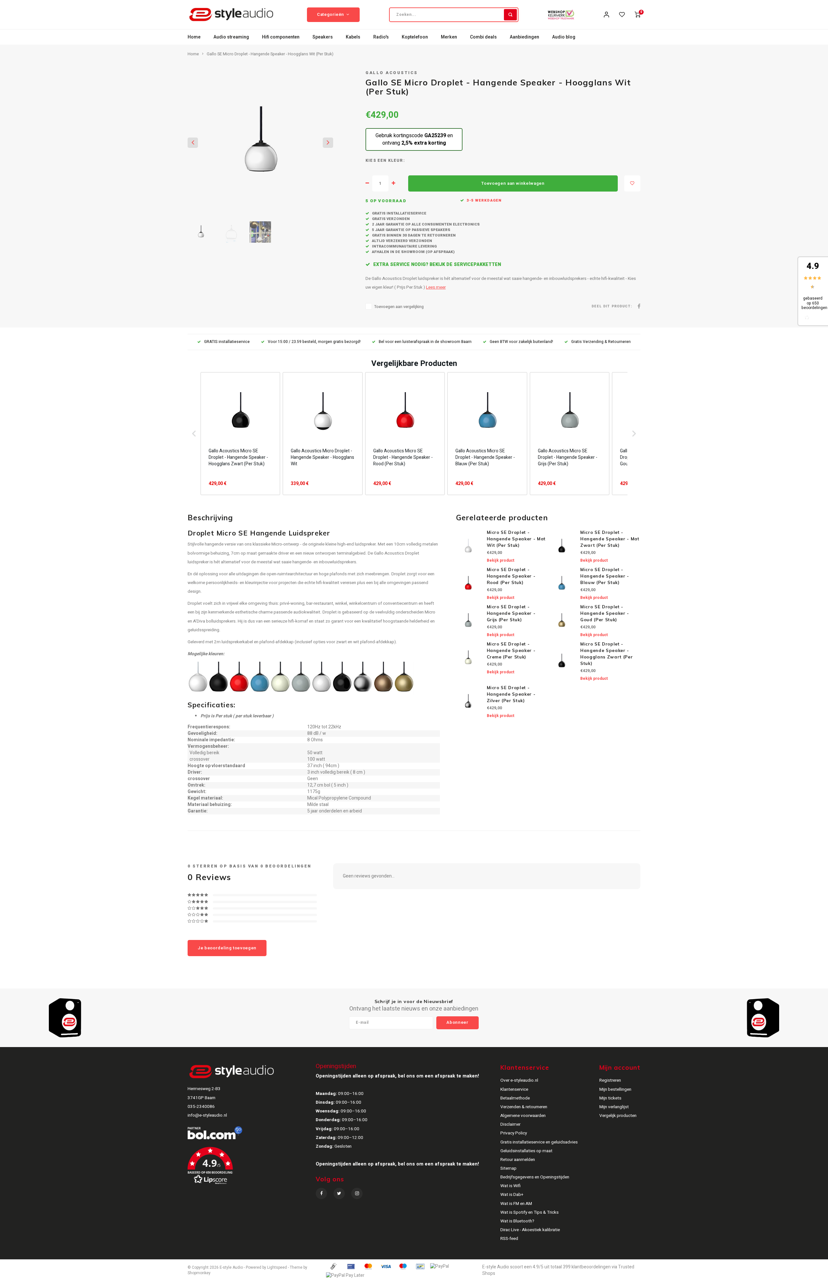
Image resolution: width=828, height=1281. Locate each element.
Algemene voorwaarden (523, 1115)
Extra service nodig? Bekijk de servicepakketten (436, 264)
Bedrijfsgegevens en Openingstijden (534, 1177)
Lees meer (436, 287)
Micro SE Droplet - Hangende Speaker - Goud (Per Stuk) (604, 613)
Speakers (322, 37)
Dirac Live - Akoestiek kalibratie (530, 1230)
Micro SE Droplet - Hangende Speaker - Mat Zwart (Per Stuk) (609, 539)
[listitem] (240, 433)
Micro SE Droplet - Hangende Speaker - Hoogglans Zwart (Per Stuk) (606, 653)
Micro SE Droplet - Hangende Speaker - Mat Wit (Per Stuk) (516, 539)
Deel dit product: (612, 306)
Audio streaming (231, 37)
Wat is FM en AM (516, 1203)
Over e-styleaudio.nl (519, 1080)
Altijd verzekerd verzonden (401, 241)
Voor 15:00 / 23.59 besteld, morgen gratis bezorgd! (314, 342)
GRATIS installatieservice (227, 342)
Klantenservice (514, 1089)
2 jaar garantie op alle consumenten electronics (425, 224)
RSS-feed (509, 1238)
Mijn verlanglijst (614, 1107)
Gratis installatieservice (398, 213)
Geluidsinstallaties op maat (526, 1151)
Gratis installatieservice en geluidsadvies (539, 1142)
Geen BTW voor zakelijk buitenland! (521, 342)
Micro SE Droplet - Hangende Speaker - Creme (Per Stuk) (511, 650)
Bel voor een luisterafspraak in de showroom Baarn (425, 342)
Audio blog (563, 37)
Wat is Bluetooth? (517, 1221)
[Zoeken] (510, 14)
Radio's (381, 37)
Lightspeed (277, 1267)
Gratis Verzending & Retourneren (601, 342)
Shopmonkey (199, 1273)
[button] (194, 433)
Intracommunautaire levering (404, 246)
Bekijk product (500, 560)
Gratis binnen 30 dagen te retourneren (413, 235)
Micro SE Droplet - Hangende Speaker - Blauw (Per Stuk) (604, 576)
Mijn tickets (610, 1098)
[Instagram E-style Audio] (357, 1193)
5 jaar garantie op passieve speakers (410, 230)
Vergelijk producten (618, 1115)
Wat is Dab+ (511, 1194)
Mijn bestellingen (615, 1089)
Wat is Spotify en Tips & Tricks (529, 1212)
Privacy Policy (513, 1133)
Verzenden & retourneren (523, 1107)
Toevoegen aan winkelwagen (513, 183)
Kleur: (396, 160)
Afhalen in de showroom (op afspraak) (412, 252)
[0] (637, 14)
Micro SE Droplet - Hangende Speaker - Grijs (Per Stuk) (511, 613)
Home (194, 37)
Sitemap (508, 1168)
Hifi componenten (281, 37)
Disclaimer (510, 1124)
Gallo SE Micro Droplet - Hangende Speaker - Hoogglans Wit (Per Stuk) (270, 54)
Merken (449, 37)
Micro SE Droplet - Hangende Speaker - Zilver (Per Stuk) (511, 694)
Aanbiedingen (524, 37)
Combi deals (483, 37)
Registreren (610, 1080)
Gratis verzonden (390, 219)
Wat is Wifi (510, 1186)
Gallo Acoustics (391, 73)
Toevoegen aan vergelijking (399, 307)
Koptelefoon (415, 37)
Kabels (353, 37)
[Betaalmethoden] (333, 1266)
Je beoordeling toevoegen (227, 948)
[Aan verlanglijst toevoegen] (632, 183)
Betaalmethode (515, 1098)
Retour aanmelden (517, 1159)
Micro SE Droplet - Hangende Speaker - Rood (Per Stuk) (511, 576)
